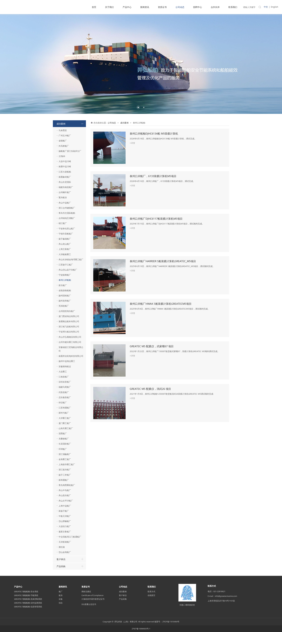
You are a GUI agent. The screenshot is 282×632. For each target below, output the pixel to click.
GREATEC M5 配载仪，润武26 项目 (150, 389)
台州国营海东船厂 (67, 311)
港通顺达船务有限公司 (69, 321)
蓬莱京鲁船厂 (65, 531)
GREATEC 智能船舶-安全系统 (26, 591)
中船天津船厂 (65, 516)
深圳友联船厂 (65, 381)
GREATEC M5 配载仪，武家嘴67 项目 (152, 346)
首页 (94, 7)
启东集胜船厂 (65, 397)
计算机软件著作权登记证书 (93, 599)
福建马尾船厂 (65, 387)
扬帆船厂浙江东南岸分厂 (70, 151)
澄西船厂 (63, 433)
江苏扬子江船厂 (66, 264)
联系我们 (232, 7)
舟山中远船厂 (65, 202)
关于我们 (109, 7)
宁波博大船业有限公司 (69, 331)
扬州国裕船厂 (65, 295)
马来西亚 (63, 130)
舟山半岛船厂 (65, 490)
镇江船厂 (63, 223)
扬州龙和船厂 (65, 300)
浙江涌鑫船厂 (65, 454)
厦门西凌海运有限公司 (69, 316)
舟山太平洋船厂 (66, 500)
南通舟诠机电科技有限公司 (71, 356)
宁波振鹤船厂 (65, 274)
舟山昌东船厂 (65, 495)
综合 (61, 602)
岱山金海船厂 (65, 552)
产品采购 (61, 566)
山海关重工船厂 (66, 428)
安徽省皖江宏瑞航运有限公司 (71, 349)
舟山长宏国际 (65, 182)
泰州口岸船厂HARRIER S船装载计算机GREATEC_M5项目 (163, 261)
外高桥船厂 (64, 146)
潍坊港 (62, 547)
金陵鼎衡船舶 (65, 290)
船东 (61, 595)
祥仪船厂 (63, 402)
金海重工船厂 (65, 459)
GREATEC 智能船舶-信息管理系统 (28, 606)
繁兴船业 (63, 197)
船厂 (61, 591)
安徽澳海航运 (65, 366)
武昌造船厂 (64, 392)
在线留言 (151, 595)
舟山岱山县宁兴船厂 (68, 269)
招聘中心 (197, 7)
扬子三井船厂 (65, 474)
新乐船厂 (63, 285)
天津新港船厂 (65, 541)
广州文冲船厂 (65, 135)
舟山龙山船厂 (65, 244)
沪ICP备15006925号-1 (141, 628)
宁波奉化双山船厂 (67, 228)
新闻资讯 (144, 7)
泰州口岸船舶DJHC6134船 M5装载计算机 (154, 133)
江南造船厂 (64, 376)
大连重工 (63, 371)
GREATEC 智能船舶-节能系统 (26, 595)
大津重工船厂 (65, 418)
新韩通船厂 (64, 480)
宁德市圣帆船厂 (66, 233)
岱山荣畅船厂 (65, 521)
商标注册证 (86, 591)
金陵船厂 (63, 140)
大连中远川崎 (65, 161)
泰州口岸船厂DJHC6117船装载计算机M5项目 (156, 218)
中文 (266, 6)
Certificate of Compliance (92, 595)
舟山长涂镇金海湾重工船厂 (71, 259)
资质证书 (162, 7)
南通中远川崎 (65, 166)
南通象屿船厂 (65, 176)
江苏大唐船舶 (65, 171)
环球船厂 (63, 449)
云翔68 (62, 156)
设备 (61, 599)
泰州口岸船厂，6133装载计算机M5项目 (153, 176)
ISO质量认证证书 (89, 604)
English (274, 6)
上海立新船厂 (65, 249)
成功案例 (61, 123)
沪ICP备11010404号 (170, 621)
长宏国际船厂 (65, 443)
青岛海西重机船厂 (67, 485)
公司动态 (180, 7)
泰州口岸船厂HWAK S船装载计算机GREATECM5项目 (161, 303)
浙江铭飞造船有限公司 (69, 326)
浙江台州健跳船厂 (67, 207)
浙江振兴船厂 (65, 469)
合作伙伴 (215, 7)
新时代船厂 (64, 412)
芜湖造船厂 (64, 305)
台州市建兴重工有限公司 (70, 342)
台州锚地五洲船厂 (67, 218)
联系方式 (151, 591)
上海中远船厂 (65, 505)
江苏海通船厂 (65, 407)
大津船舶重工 (65, 254)
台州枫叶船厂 (65, 192)
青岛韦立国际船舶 (67, 213)
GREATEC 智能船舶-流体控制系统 (28, 599)
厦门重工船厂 (65, 423)
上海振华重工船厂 (67, 464)
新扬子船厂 (64, 511)
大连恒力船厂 (65, 526)
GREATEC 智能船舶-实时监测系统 (28, 602)
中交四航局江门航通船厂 (70, 536)
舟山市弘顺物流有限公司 (70, 337)
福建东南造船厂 (66, 187)
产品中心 (127, 7)
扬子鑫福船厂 (65, 238)
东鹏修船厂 (64, 438)
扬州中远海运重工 (67, 361)
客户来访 (61, 559)
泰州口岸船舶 (65, 280)
